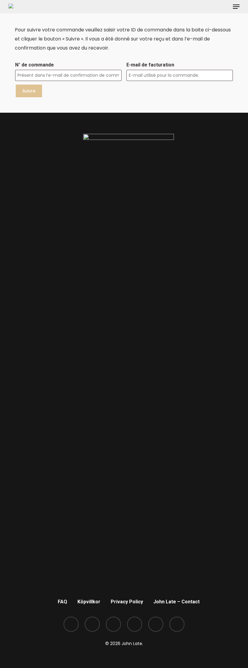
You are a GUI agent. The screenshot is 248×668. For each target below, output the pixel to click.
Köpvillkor (88, 602)
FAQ (62, 602)
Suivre (28, 91)
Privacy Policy (127, 602)
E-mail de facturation (150, 65)
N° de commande (34, 65)
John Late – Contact (176, 602)
